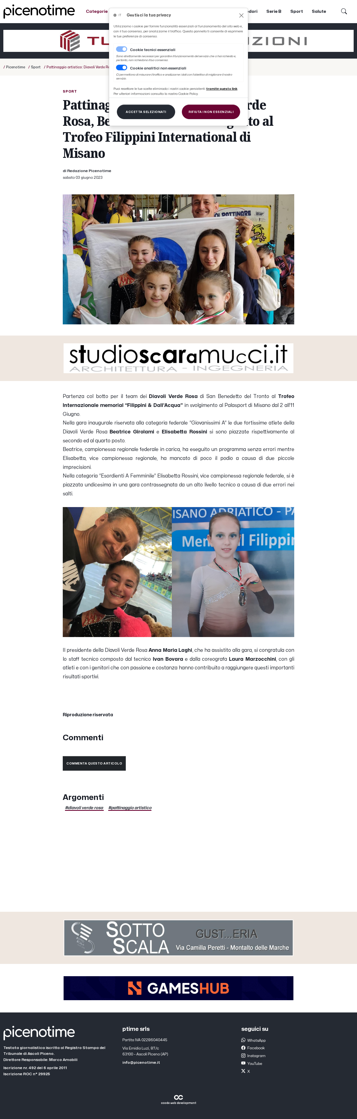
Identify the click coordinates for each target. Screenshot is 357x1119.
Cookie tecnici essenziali (152, 50)
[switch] (121, 67)
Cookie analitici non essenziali (158, 68)
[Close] (241, 15)
